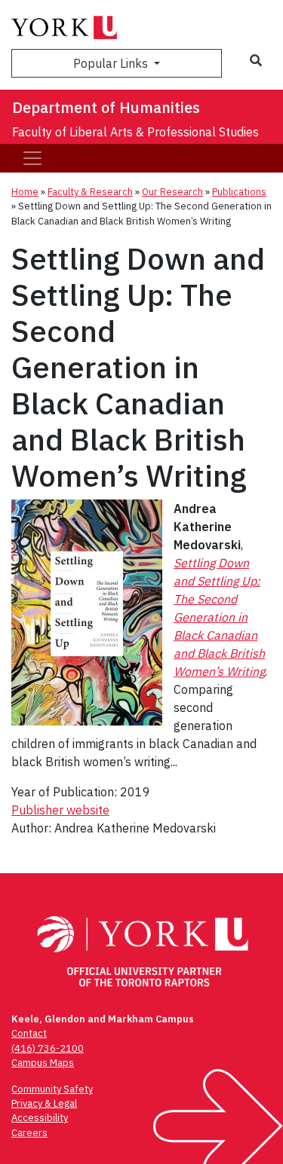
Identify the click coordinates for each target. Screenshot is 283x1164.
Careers (29, 1132)
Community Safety (52, 1089)
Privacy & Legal (44, 1103)
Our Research (172, 191)
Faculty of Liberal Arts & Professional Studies (135, 131)
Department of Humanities (106, 107)
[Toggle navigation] (32, 158)
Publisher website (60, 809)
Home (24, 191)
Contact (29, 1033)
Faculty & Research (90, 191)
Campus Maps (42, 1062)
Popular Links (112, 63)
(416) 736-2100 (47, 1048)
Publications (239, 191)
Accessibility (39, 1117)
